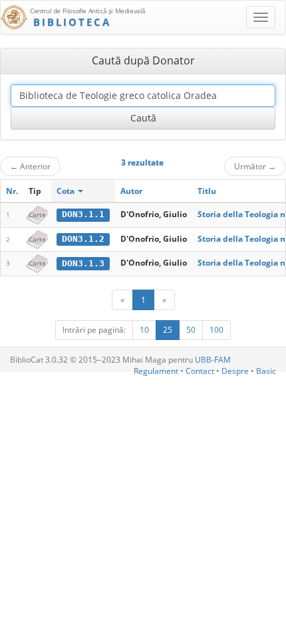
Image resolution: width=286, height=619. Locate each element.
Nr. (12, 191)
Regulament (156, 371)
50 (191, 329)
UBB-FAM (213, 359)
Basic (266, 371)
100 (216, 329)
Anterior (30, 166)
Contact (200, 371)
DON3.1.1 (83, 214)
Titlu (207, 191)
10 (144, 329)
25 (167, 329)
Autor (131, 191)
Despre (235, 371)
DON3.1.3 (83, 263)
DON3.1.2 (83, 239)
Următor (255, 166)
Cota (66, 191)
